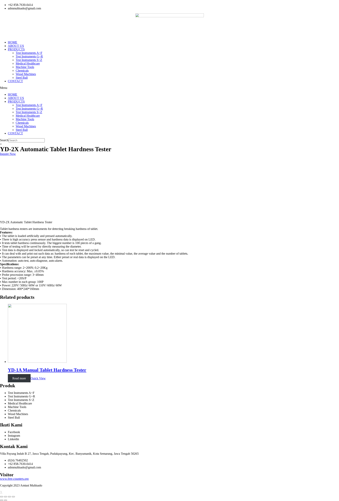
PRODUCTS (16, 49)
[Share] (5, 496)
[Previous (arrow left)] (1, 500)
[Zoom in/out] (13, 496)
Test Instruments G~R (29, 56)
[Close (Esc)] (1, 496)
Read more (19, 378)
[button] (169, 88)
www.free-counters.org (14, 478)
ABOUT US (16, 45)
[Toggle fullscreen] (9, 496)
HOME (12, 42)
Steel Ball (22, 77)
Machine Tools (25, 67)
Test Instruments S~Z (29, 60)
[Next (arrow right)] (5, 500)
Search (4, 140)
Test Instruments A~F (29, 53)
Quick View (38, 378)
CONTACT (15, 81)
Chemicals (22, 70)
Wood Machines (26, 74)
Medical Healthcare (28, 63)
